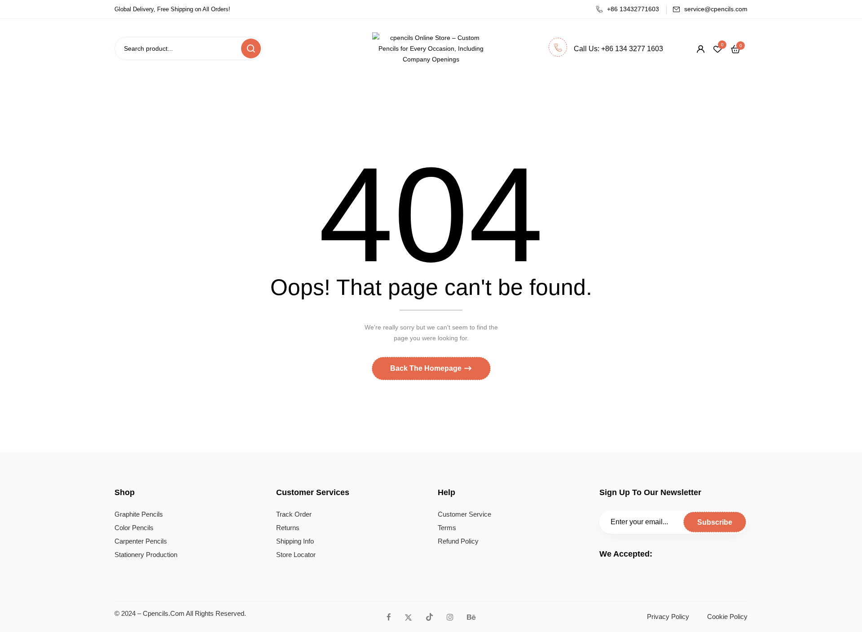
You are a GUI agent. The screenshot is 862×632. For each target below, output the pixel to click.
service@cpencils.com (716, 9)
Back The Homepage (426, 368)
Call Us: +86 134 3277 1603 (618, 49)
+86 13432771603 (633, 9)
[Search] (251, 48)
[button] (735, 48)
